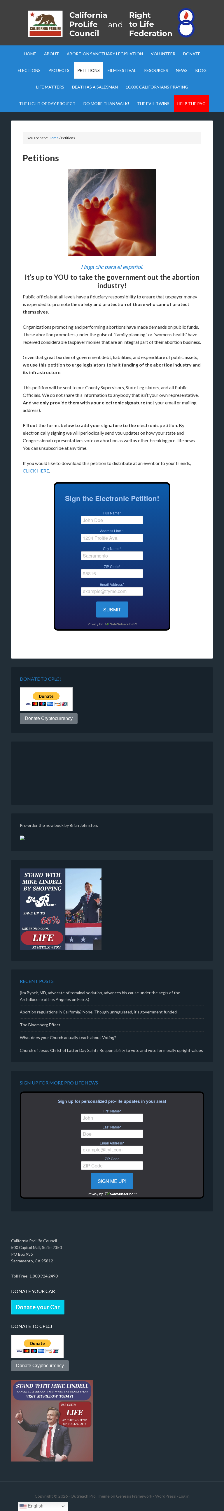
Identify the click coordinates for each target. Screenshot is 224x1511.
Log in (184, 1496)
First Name (112, 1111)
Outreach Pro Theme (90, 1496)
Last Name (112, 1127)
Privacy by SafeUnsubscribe (112, 624)
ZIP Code (112, 566)
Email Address (112, 584)
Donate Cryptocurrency (49, 718)
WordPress (165, 1496)
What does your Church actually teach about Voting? (68, 1037)
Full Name (112, 513)
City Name (112, 548)
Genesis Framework (134, 1496)
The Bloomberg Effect (40, 1024)
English (35, 1505)
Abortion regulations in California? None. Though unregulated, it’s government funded (98, 1011)
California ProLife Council (112, 23)
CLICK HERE (36, 470)
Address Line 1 (112, 530)
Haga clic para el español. (112, 266)
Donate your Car (38, 1306)
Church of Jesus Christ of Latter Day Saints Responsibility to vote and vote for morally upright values (111, 1050)
